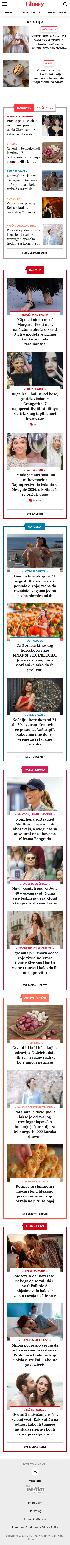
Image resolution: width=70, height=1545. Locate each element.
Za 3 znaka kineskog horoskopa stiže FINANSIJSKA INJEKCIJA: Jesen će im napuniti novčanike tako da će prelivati (35, 657)
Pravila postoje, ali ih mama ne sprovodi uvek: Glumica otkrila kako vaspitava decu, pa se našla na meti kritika (22, 127)
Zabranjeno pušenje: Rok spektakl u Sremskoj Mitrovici (22, 207)
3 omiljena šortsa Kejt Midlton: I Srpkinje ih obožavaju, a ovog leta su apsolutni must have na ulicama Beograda (35, 829)
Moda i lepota (31, 12)
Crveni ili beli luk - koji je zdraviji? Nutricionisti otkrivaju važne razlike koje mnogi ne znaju (23, 155)
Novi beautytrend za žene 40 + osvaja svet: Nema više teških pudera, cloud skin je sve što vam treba (35, 896)
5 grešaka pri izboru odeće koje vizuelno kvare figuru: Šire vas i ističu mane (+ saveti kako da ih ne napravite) (35, 962)
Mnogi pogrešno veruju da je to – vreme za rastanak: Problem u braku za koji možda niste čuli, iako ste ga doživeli (35, 1355)
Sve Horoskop (35, 757)
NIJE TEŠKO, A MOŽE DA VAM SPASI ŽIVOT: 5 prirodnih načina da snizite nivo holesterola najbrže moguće (48, 42)
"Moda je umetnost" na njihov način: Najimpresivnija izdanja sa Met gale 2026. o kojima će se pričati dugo (35, 484)
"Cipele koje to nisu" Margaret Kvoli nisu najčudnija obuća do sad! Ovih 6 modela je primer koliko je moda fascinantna (35, 331)
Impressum (35, 1502)
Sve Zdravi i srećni (35, 1213)
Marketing (35, 1511)
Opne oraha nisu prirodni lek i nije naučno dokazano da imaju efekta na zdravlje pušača (49, 76)
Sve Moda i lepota (35, 985)
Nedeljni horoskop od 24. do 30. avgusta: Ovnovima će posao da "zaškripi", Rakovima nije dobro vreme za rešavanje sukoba (35, 732)
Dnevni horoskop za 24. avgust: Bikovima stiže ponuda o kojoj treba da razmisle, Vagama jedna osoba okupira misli (22, 182)
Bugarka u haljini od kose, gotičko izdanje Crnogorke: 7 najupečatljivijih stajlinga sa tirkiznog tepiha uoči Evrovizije (35, 406)
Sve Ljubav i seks (35, 1447)
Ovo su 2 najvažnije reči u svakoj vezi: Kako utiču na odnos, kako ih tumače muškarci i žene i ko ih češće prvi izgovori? (35, 1424)
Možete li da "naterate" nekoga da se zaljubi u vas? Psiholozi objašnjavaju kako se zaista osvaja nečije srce (35, 1285)
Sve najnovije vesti (35, 253)
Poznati (10, 12)
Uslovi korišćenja (35, 1519)
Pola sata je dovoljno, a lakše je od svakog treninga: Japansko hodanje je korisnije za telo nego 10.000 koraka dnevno (24, 237)
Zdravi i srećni (57, 12)
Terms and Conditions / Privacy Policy (35, 1527)
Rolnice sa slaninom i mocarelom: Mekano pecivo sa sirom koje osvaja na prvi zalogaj (35, 1193)
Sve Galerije (35, 514)
